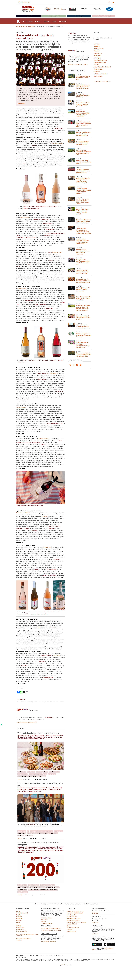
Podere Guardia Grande (23, 513)
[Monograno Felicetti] (97, 9)
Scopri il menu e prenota (48, 941)
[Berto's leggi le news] (85, 9)
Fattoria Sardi (22, 288)
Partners (18, 920)
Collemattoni (54, 373)
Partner (46, 21)
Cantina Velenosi (43, 438)
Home (18, 26)
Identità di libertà (72, 924)
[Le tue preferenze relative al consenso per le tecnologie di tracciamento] (1, 724)
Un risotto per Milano (73, 927)
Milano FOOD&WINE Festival (75, 911)
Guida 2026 (95, 913)
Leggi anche (21, 728)
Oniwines (45, 516)
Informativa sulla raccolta (66, 964)
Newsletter (62, 21)
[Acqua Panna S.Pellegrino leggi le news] (47, 9)
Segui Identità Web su (75, 360)
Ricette (30, 21)
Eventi (54, 21)
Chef (23, 21)
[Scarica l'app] (97, 944)
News (18, 922)
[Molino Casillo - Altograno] (60, 9)
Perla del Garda (24, 217)
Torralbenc (56, 655)
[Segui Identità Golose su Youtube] (29, 2)
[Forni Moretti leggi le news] (72, 9)
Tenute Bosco (47, 547)
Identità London (71, 915)
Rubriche (38, 21)
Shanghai (69, 929)
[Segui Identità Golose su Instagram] (23, 2)
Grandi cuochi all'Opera (73, 918)
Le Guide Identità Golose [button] (103, 16)
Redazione (19, 918)
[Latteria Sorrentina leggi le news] (109, 9)
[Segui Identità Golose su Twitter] (26, 2)
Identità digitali (79, 16)
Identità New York (72, 916)
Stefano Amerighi (57, 252)
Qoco (68, 926)
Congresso (28, 16)
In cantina (31, 26)
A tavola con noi (71, 931)
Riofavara (39, 627)
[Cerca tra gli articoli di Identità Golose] (109, 2)
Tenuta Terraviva (21, 407)
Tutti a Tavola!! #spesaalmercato (76, 922)
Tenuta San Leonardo (57, 143)
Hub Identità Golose (54, 16)
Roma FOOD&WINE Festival (75, 913)
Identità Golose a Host (73, 920)
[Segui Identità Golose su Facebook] (19, 2)
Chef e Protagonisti (22, 913)
